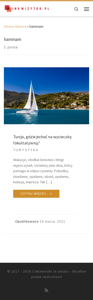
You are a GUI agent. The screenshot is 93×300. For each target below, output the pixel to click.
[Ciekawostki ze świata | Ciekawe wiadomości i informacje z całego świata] (27, 8)
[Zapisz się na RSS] (46, 290)
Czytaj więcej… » (36, 193)
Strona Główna (15, 26)
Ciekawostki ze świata (50, 271)
